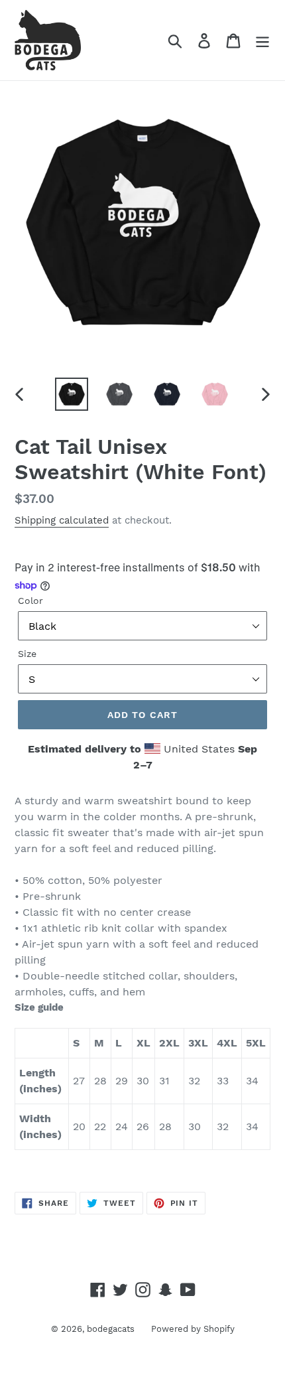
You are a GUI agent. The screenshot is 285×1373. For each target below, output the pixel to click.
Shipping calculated (62, 520)
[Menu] (262, 40)
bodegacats (111, 1329)
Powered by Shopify (193, 1329)
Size (27, 653)
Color (30, 600)
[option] (71, 394)
